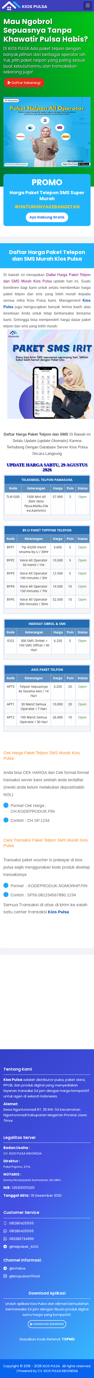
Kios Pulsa (58, 912)
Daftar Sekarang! (26, 82)
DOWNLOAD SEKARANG (48, 1324)
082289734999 (21, 1238)
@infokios (17, 1268)
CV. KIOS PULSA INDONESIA (58, 1371)
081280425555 (21, 1223)
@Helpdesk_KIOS (23, 1246)
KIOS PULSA (52, 1366)
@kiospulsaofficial (24, 1276)
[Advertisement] (47, 1002)
